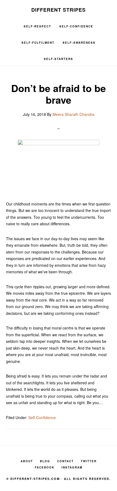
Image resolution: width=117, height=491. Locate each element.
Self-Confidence (42, 417)
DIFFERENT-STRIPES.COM (35, 479)
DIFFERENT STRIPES (58, 9)
